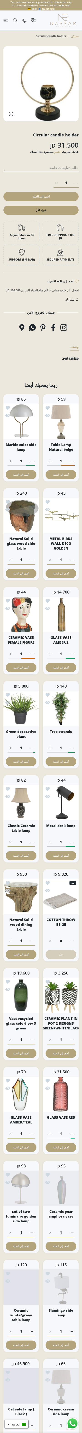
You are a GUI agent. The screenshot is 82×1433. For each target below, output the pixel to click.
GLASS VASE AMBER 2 (61, 640)
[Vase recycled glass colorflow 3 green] (21, 995)
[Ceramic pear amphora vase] (61, 1188)
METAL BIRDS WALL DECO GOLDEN (60, 543)
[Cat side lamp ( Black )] (21, 1386)
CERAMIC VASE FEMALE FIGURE (21, 640)
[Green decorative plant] (21, 708)
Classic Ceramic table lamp (21, 828)
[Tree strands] (61, 708)
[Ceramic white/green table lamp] (21, 1287)
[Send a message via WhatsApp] (72, 1423)
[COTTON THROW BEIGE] (61, 896)
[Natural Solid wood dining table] (21, 896)
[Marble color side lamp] (21, 421)
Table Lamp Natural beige (61, 447)
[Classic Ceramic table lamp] (21, 802)
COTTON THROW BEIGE (60, 922)
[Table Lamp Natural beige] (61, 421)
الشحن (57, 152)
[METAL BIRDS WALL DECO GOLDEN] (61, 515)
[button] (16, 1424)
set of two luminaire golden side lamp (21, 1216)
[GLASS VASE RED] (61, 1094)
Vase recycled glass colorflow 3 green (21, 1023)
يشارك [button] (69, 299)
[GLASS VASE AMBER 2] (61, 614)
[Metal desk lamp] (61, 802)
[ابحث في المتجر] (15, 20)
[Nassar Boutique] (63, 20)
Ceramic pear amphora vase (61, 1213)
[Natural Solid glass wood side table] (21, 515)
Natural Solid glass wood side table (21, 543)
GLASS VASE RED (61, 1117)
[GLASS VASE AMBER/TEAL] (21, 1094)
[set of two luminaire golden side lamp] (21, 1188)
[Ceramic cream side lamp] (61, 1386)
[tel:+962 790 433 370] (24, 20)
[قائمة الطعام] (5, 20)
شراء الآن (41, 210)
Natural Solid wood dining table (21, 924)
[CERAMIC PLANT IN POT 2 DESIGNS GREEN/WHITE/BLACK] (61, 995)
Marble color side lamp (21, 447)
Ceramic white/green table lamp (21, 1315)
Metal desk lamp (61, 825)
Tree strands (61, 731)
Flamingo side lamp (61, 1312)
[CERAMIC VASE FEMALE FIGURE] (21, 614)
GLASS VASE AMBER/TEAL (21, 1119)
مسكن (75, 36)
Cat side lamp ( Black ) (21, 1411)
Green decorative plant (21, 734)
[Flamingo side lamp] (61, 1287)
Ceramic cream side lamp (61, 1411)
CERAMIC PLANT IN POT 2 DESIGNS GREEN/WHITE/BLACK (60, 1023)
